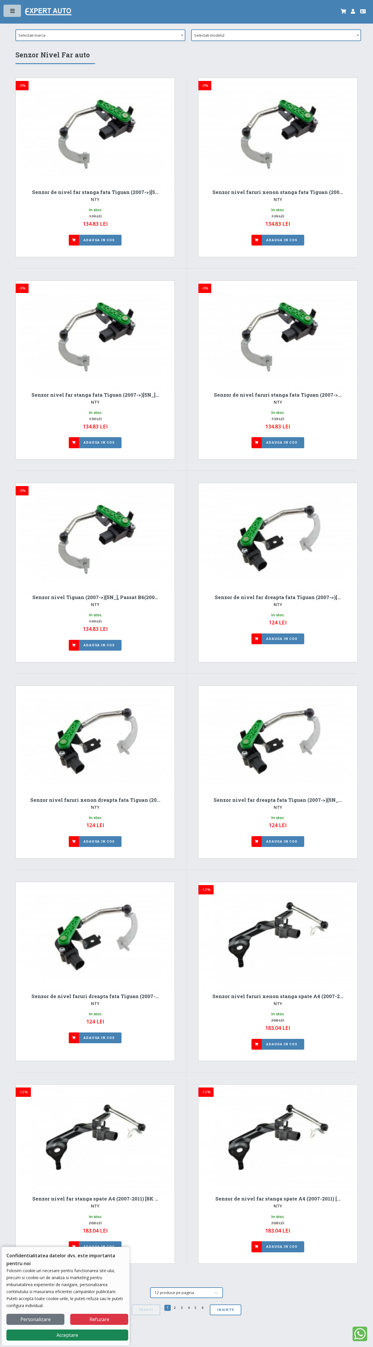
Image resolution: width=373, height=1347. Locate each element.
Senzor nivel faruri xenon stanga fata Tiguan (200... (277, 192)
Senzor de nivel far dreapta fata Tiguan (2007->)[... (278, 597)
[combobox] (100, 35)
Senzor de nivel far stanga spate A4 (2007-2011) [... (277, 1199)
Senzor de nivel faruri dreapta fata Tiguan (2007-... (95, 996)
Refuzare (99, 1319)
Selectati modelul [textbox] (209, 35)
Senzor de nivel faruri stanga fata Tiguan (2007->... (278, 395)
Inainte (225, 1310)
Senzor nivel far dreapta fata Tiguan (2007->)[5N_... (278, 800)
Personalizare (35, 1319)
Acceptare (67, 1335)
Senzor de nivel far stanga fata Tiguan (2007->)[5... (95, 192)
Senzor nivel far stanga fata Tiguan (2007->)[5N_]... (95, 395)
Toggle (12, 12)
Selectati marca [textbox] (31, 35)
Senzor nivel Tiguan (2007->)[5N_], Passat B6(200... (95, 597)
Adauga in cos (98, 240)
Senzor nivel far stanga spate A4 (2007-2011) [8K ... (95, 1199)
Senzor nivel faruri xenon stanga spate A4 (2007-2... (277, 996)
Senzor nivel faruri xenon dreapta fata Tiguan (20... (95, 800)
